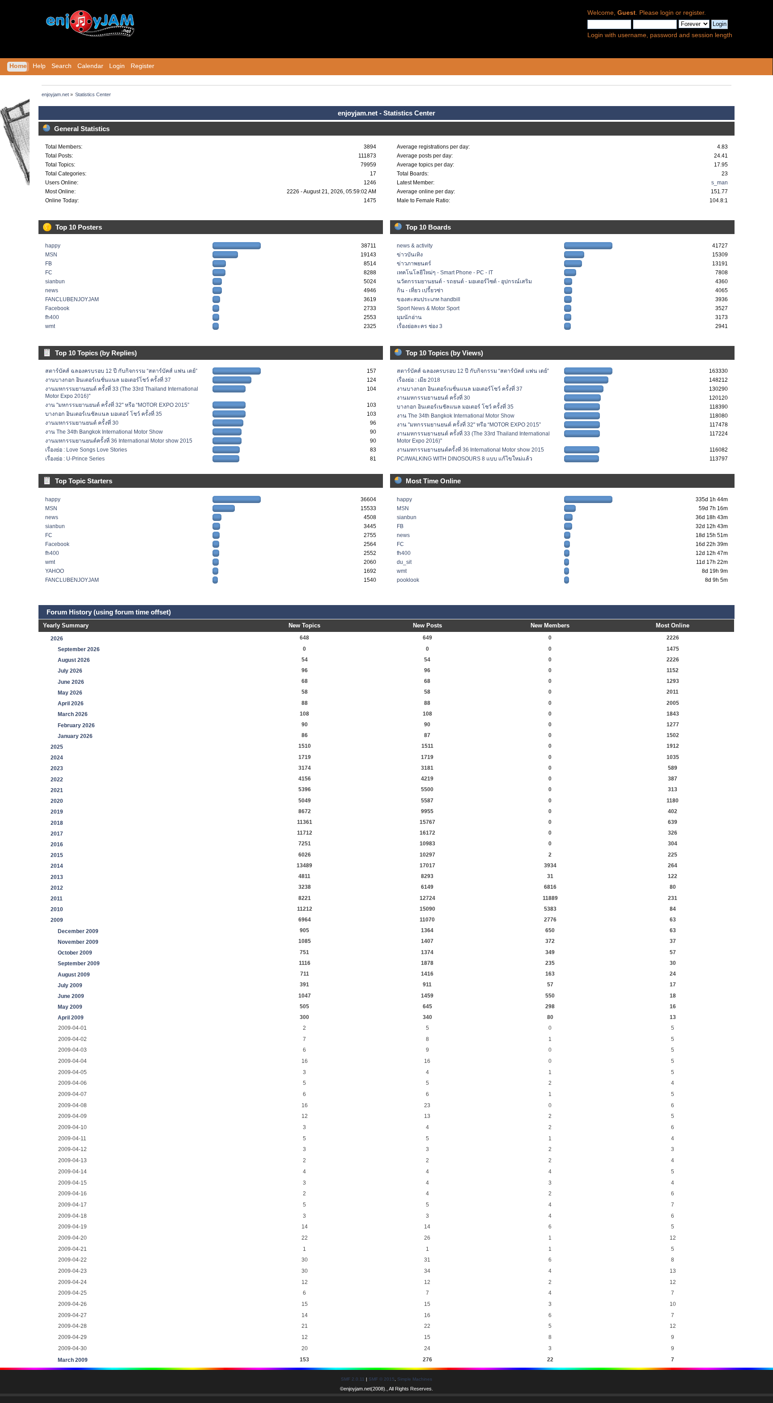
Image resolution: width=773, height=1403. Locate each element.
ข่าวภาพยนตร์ (414, 263)
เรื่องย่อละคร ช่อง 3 (419, 326)
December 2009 (78, 931)
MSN (51, 255)
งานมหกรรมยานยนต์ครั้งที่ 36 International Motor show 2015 (118, 441)
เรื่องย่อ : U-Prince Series (75, 459)
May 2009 (70, 1007)
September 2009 (79, 963)
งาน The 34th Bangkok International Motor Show (104, 432)
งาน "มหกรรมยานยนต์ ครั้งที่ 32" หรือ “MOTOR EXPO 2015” (117, 405)
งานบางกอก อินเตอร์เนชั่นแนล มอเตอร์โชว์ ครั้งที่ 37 (108, 380)
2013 (57, 877)
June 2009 (71, 996)
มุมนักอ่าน (409, 317)
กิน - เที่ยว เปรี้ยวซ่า (420, 290)
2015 (57, 855)
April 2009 (71, 1018)
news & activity (415, 246)
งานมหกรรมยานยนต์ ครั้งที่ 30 (82, 423)
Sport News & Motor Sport (428, 308)
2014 (57, 866)
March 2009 (73, 1360)
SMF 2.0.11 (353, 1379)
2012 (57, 888)
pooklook (408, 580)
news (51, 290)
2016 (57, 844)
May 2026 (70, 693)
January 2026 (75, 736)
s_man (719, 182)
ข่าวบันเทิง (410, 255)
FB (48, 263)
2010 (57, 909)
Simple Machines (414, 1379)
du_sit (404, 562)
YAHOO (54, 571)
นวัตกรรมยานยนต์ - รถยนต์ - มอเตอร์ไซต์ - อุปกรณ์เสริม (464, 281)
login (667, 12)
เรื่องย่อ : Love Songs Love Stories (86, 450)
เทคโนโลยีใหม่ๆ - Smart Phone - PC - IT (445, 272)
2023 (57, 768)
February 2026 (76, 725)
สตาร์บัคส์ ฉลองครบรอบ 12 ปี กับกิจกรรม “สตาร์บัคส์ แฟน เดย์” (121, 371)
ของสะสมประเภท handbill (428, 299)
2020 (57, 801)
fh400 (52, 317)
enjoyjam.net (357, 1388)
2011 (57, 899)
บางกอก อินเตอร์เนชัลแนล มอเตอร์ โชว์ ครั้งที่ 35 (103, 414)
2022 (57, 779)
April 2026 (71, 703)
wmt (50, 326)
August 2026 (74, 660)
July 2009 (70, 985)
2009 (57, 920)
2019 (57, 812)
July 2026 (70, 671)
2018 (57, 823)
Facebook (57, 308)
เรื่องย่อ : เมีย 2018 (418, 380)
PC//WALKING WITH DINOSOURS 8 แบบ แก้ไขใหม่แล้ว (464, 459)
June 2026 (71, 682)
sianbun (55, 281)
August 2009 (74, 975)
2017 (57, 834)
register (693, 12)
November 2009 (78, 942)
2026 (57, 638)
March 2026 (73, 714)
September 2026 (79, 649)
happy (52, 246)
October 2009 (75, 953)
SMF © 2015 (382, 1379)
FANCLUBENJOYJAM (72, 299)
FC (48, 272)
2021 (57, 790)
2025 (57, 747)
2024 (57, 758)
